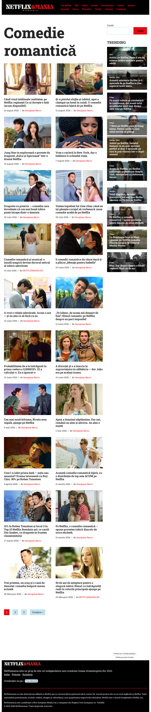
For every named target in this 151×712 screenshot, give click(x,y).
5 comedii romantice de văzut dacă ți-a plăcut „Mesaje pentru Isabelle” (79, 261)
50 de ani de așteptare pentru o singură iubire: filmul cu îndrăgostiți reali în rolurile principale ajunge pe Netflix (78, 587)
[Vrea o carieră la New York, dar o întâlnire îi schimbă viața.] (79, 132)
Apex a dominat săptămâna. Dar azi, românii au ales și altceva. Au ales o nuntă (78, 423)
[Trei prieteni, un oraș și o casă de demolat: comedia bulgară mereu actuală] (27, 562)
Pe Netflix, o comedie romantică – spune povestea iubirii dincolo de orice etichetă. (77, 529)
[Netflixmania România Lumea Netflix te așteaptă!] (30, 7)
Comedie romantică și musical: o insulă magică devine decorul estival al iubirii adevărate (27, 262)
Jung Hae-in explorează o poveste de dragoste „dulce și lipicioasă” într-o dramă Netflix (27, 156)
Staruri (121, 5)
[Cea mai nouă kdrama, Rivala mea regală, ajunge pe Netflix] (27, 399)
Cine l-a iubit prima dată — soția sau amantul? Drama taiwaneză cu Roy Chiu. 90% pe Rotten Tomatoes (26, 476)
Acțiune (131, 5)
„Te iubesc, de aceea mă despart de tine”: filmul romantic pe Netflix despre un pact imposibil (77, 316)
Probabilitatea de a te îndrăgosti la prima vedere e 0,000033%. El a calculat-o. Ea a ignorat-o (25, 369)
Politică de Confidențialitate (125, 654)
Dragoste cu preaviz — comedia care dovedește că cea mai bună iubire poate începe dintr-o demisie (26, 209)
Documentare (107, 5)
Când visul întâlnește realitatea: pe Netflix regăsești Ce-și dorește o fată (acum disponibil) (26, 102)
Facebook (121, 9)
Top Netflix (66, 5)
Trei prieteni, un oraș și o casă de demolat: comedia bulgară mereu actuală (24, 586)
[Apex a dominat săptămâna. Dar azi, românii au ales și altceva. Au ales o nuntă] (79, 399)
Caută (110, 25)
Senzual (109, 9)
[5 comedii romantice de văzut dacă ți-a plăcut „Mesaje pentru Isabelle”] (79, 239)
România (27, 674)
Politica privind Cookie (125, 657)
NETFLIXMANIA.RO (33, 270)
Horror (76, 9)
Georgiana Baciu (33, 110)
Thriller (98, 9)
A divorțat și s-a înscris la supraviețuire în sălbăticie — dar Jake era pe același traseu (79, 369)
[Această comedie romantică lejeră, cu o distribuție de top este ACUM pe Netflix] (79, 452)
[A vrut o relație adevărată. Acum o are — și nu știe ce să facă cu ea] (27, 292)
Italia (7, 674)
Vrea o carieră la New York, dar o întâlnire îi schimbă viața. (76, 154)
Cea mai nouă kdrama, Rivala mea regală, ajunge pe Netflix (25, 421)
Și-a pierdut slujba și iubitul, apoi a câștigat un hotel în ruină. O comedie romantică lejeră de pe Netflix (78, 102)
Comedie (65, 9)
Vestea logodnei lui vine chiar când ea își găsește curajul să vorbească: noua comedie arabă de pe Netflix (79, 209)
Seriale (94, 5)
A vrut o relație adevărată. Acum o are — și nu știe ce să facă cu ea (27, 314)
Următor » (37, 612)
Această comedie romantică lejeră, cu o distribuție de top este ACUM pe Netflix (79, 476)
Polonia (16, 674)
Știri (77, 5)
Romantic (86, 9)
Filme (84, 5)
